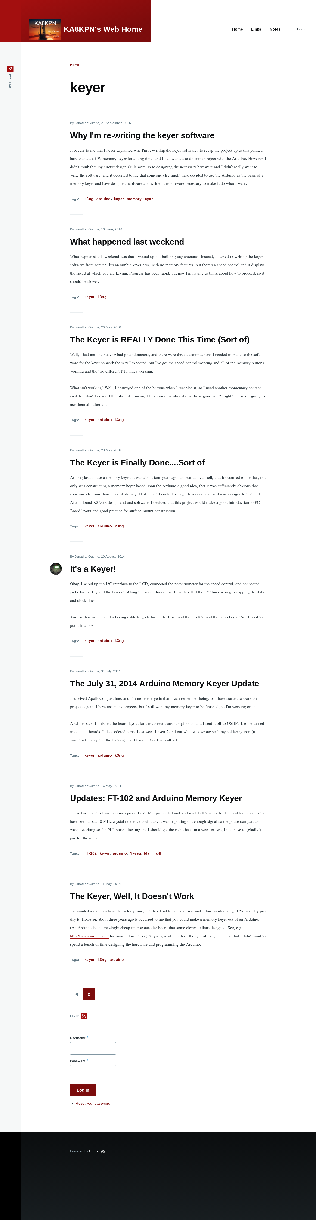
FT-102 (90, 853)
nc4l (157, 853)
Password (78, 1061)
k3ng (88, 199)
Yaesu (135, 853)
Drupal (94, 1151)
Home (74, 65)
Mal (147, 853)
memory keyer (140, 199)
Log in (302, 29)
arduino (103, 199)
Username (78, 1038)
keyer (119, 199)
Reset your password (93, 1103)
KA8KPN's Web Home (103, 29)
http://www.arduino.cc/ (89, 936)
